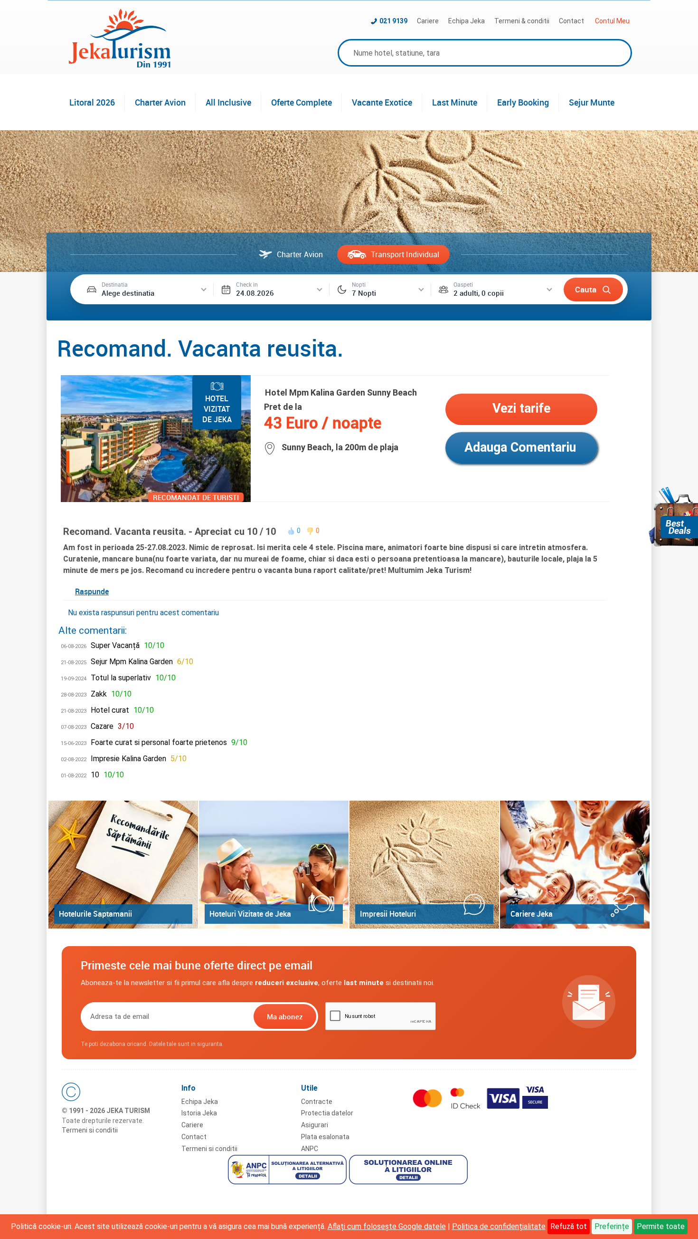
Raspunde (92, 591)
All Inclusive (228, 102)
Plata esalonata (325, 1137)
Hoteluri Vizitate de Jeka (250, 914)
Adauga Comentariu (520, 447)
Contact (571, 21)
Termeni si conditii (90, 1130)
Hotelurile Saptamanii (95, 914)
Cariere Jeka (531, 914)
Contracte (316, 1101)
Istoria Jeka (199, 1113)
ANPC (309, 1148)
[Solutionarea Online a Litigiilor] (409, 1171)
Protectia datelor (327, 1113)
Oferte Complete (301, 102)
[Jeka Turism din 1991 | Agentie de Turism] (119, 64)
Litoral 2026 (92, 102)
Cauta (585, 289)
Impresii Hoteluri (388, 914)
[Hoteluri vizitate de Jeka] (274, 865)
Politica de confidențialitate (499, 1226)
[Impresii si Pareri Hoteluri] (424, 865)
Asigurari (314, 1125)
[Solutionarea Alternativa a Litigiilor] (288, 1171)
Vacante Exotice (382, 102)
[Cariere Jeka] (575, 865)
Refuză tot (568, 1226)
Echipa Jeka (466, 21)
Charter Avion (160, 102)
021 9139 (393, 21)
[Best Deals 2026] (673, 516)
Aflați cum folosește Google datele (387, 1226)
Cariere (428, 21)
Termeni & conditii (521, 21)
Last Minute (454, 102)
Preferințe (611, 1226)
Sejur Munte (591, 102)
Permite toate (661, 1226)
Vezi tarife (521, 408)
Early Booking (523, 102)
